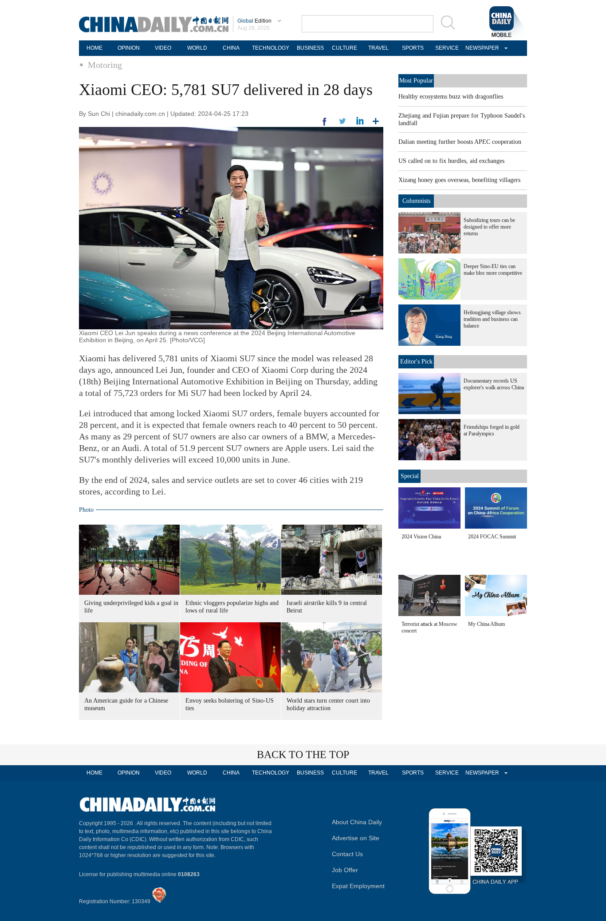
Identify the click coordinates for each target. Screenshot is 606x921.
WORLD (197, 48)
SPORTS (413, 48)
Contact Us (347, 854)
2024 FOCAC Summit (492, 537)
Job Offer (345, 870)
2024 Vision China (421, 537)
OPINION (129, 48)
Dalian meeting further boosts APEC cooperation (459, 141)
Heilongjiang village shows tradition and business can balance (492, 319)
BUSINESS (310, 48)
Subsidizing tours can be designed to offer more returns (489, 227)
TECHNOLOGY (270, 48)
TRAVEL (378, 48)
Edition (254, 21)
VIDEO (163, 48)
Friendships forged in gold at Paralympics (491, 430)
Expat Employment (358, 885)
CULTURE (344, 48)
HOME (94, 48)
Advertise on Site (355, 838)
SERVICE (447, 48)
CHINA (231, 48)
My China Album (486, 624)
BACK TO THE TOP (303, 754)
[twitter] (360, 123)
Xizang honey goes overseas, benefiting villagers (459, 180)
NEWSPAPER (480, 48)
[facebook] (376, 122)
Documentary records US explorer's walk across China (494, 384)
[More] (325, 125)
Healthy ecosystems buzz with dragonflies (450, 96)
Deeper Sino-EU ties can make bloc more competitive (493, 269)
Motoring (105, 65)
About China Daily (357, 822)
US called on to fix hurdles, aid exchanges (451, 161)
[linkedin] (342, 124)
